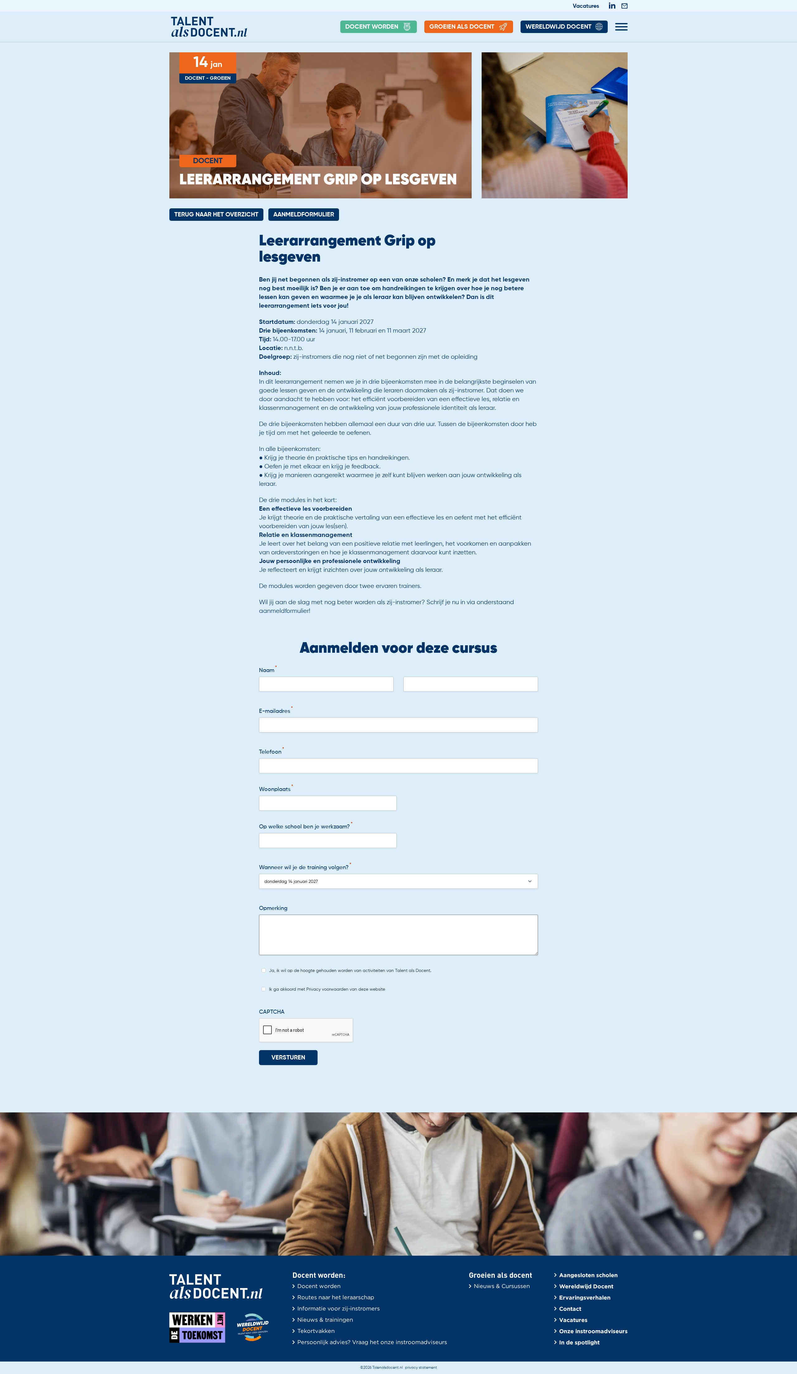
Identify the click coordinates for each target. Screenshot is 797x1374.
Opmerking (273, 908)
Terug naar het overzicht (216, 215)
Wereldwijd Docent (559, 27)
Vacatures (586, 6)
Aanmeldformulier (303, 215)
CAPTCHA (272, 1012)
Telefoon (270, 752)
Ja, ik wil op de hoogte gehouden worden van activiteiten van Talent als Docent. (350, 971)
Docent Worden (371, 27)
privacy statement (421, 1368)
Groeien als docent (461, 27)
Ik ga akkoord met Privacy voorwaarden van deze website (327, 989)
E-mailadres (274, 711)
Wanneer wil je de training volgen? (304, 867)
